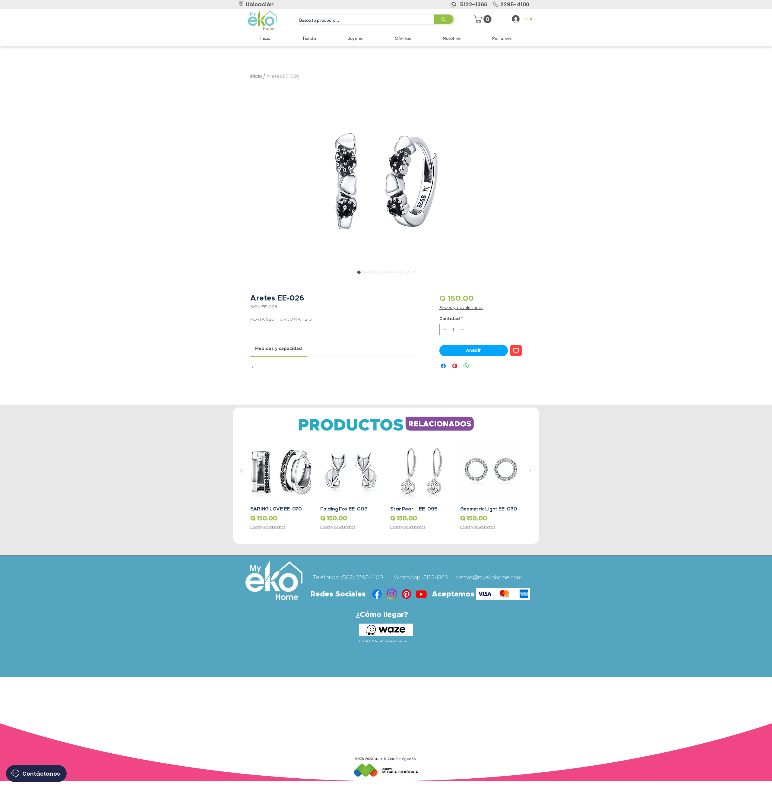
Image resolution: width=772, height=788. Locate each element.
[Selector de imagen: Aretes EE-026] (359, 272)
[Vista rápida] (280, 470)
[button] (483, 19)
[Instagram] (391, 594)
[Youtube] (421, 594)
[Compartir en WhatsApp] (466, 366)
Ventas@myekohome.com (489, 577)
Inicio (256, 76)
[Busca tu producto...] (443, 19)
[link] (278, 349)
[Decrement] (444, 329)
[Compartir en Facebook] (443, 366)
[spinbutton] (453, 329)
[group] (385, 485)
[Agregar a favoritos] (516, 351)
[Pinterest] (406, 594)
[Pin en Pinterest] (454, 366)
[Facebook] (377, 594)
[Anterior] (241, 470)
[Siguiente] (529, 470)
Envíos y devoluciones (461, 308)
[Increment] (462, 329)
